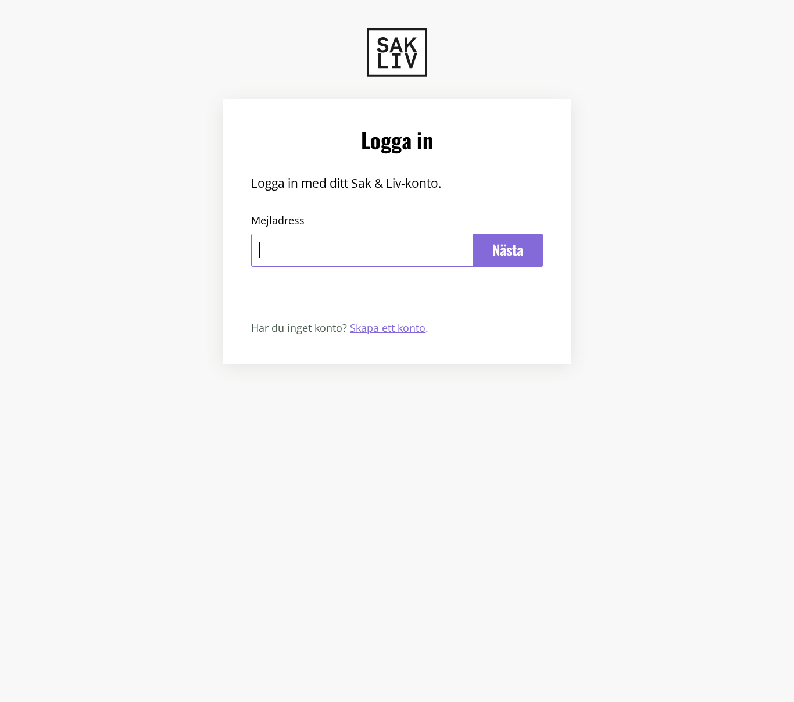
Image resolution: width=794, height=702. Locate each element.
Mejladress (278, 220)
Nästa (507, 249)
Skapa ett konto (387, 328)
